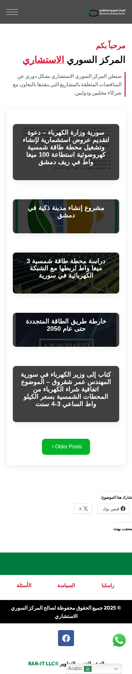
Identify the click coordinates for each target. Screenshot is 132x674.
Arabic (76, 668)
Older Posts (68, 446)
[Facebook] (66, 638)
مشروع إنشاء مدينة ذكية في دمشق (66, 211)
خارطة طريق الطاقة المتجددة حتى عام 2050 (66, 325)
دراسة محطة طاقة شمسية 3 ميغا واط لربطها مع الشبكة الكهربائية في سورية (66, 268)
